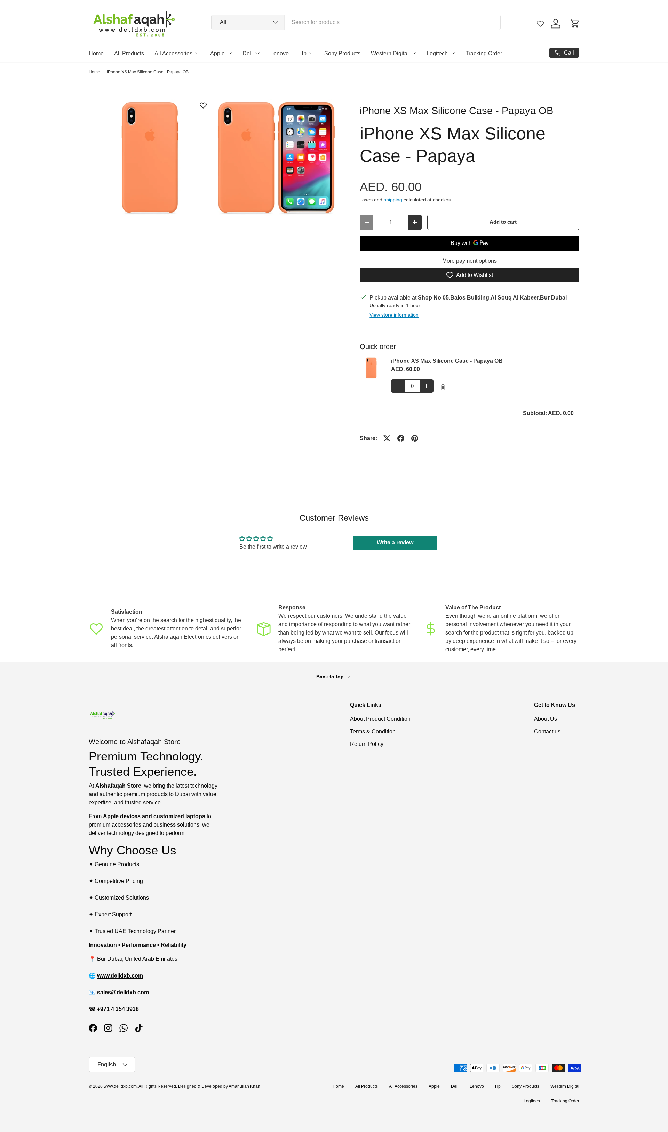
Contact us (547, 731)
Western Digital (390, 53)
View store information (394, 315)
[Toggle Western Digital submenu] (413, 53)
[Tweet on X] (387, 438)
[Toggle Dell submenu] (257, 53)
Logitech (437, 53)
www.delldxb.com (120, 1086)
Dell (247, 53)
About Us (545, 719)
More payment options (469, 261)
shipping (393, 199)
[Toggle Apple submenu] (229, 53)
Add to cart (503, 222)
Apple (217, 53)
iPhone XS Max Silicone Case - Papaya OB (148, 72)
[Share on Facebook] (401, 438)
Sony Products (342, 53)
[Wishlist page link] (540, 23)
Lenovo (279, 53)
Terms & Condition (373, 731)
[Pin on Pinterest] (415, 438)
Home (96, 53)
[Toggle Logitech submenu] (452, 53)
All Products (129, 53)
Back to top (330, 676)
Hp (303, 53)
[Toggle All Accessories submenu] (197, 53)
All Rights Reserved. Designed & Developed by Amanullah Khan (199, 1086)
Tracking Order (484, 53)
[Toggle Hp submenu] (311, 53)
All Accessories (173, 53)
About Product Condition (380, 719)
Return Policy (366, 744)
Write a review (395, 542)
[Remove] (443, 387)
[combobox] (356, 22)
